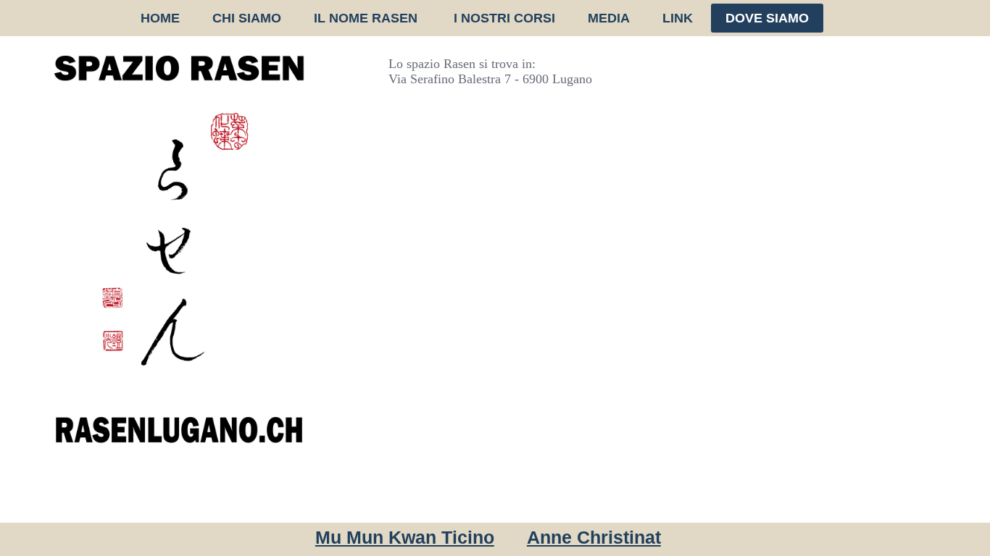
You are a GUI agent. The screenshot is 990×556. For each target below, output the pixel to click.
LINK (677, 18)
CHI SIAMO (246, 18)
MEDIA (609, 18)
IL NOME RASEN (367, 18)
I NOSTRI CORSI (504, 18)
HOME (160, 18)
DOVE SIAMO (767, 18)
